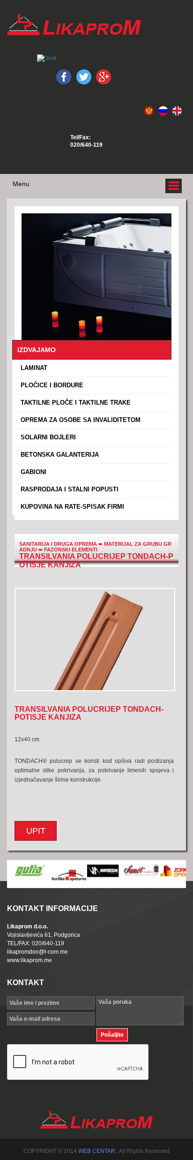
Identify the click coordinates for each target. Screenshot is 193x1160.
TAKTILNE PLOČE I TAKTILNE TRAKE (74, 402)
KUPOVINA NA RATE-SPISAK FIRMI (70, 506)
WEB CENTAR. (97, 1151)
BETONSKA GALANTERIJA (58, 454)
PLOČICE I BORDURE (50, 385)
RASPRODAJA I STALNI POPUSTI (68, 489)
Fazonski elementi (70, 549)
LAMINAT (32, 367)
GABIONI (31, 471)
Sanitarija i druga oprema (58, 544)
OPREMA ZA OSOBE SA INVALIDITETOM (79, 419)
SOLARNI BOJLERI (46, 437)
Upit (35, 831)
